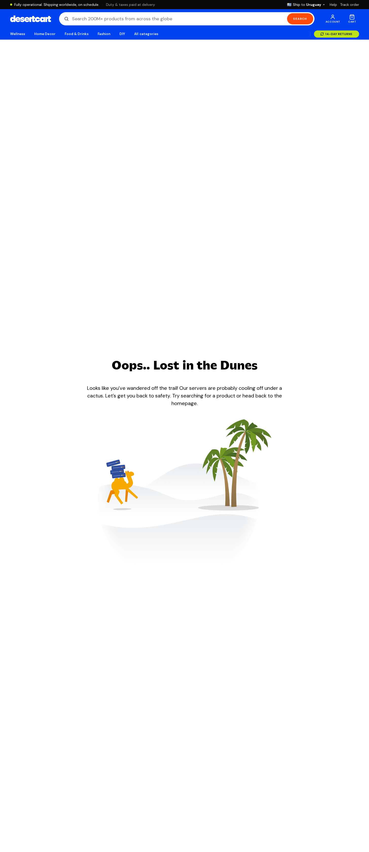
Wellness (17, 34)
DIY (122, 34)
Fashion (104, 34)
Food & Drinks (77, 34)
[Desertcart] (30, 18)
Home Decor (45, 34)
